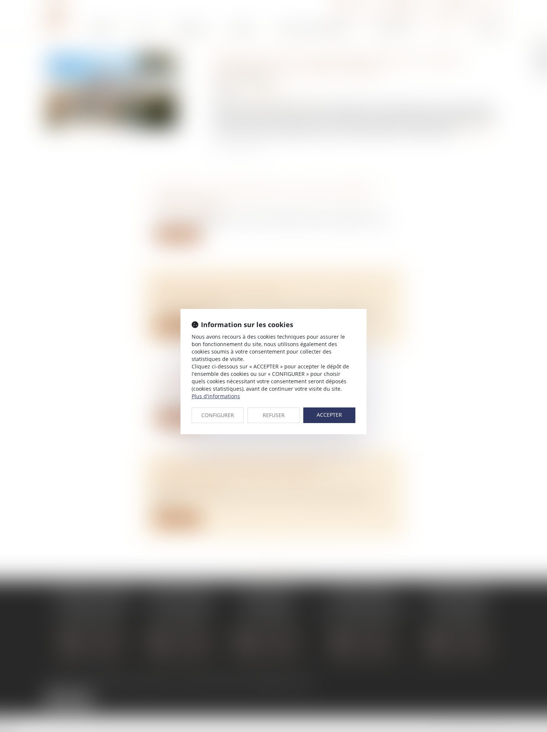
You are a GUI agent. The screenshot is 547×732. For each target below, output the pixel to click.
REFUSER (274, 415)
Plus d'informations (216, 396)
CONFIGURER (217, 415)
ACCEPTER (329, 414)
